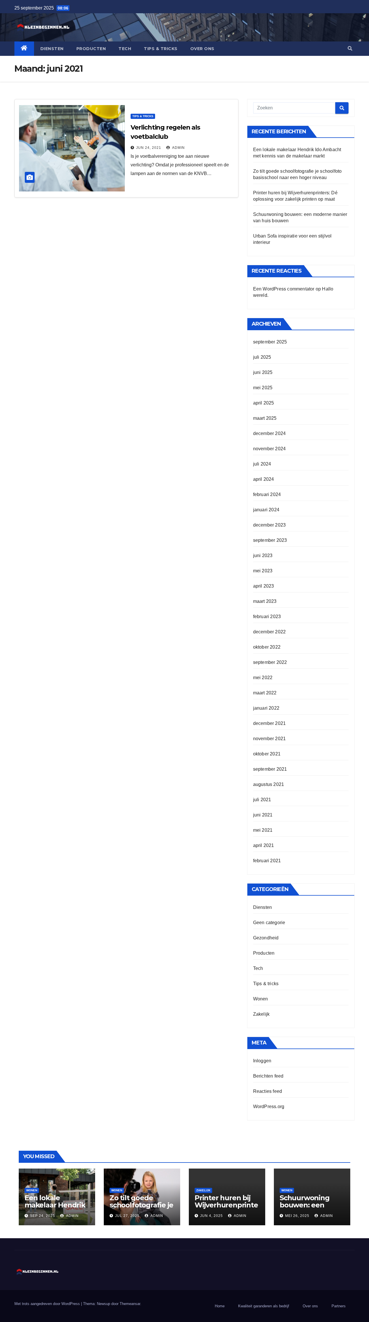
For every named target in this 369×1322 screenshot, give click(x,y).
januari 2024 (266, 509)
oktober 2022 (266, 647)
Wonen (260, 998)
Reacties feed (267, 1091)
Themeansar (130, 1304)
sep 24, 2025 (42, 1216)
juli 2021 (262, 799)
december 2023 (269, 525)
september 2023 (270, 540)
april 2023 (263, 586)
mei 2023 (263, 570)
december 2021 (269, 723)
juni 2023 (263, 555)
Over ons (202, 48)
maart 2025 (265, 418)
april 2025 (263, 402)
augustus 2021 (268, 784)
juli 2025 (262, 357)
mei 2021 (263, 830)
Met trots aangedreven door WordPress (47, 1304)
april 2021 (263, 845)
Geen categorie (269, 922)
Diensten (52, 48)
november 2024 (269, 448)
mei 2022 (263, 677)
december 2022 (269, 631)
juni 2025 (263, 372)
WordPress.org (269, 1106)
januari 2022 (266, 708)
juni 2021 (263, 814)
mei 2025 (263, 387)
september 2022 (270, 662)
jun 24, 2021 (148, 148)
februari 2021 (267, 860)
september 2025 (270, 341)
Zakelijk (261, 1014)
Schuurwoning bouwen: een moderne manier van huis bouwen (308, 1209)
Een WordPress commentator (284, 288)
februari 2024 (267, 494)
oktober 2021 (266, 753)
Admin (178, 148)
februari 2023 (267, 616)
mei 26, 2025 (297, 1216)
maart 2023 (265, 601)
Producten (91, 48)
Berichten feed (268, 1076)
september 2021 (270, 769)
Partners (339, 1306)
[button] (350, 48)
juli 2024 (262, 463)
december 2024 (269, 433)
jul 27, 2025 (127, 1216)
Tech (124, 48)
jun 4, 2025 (211, 1216)
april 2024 (263, 479)
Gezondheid (266, 937)
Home (220, 1306)
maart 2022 (265, 692)
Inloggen (262, 1060)
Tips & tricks (161, 48)
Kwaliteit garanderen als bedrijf (263, 1306)
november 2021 (269, 738)
